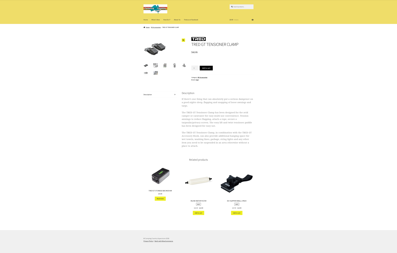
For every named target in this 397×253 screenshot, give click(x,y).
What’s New (155, 20)
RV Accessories (156, 27)
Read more (160, 199)
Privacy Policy (148, 241)
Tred (197, 80)
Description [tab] (147, 94)
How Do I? (166, 20)
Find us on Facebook (191, 20)
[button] (183, 40)
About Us (177, 20)
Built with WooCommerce (164, 241)
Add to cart (206, 68)
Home (145, 20)
